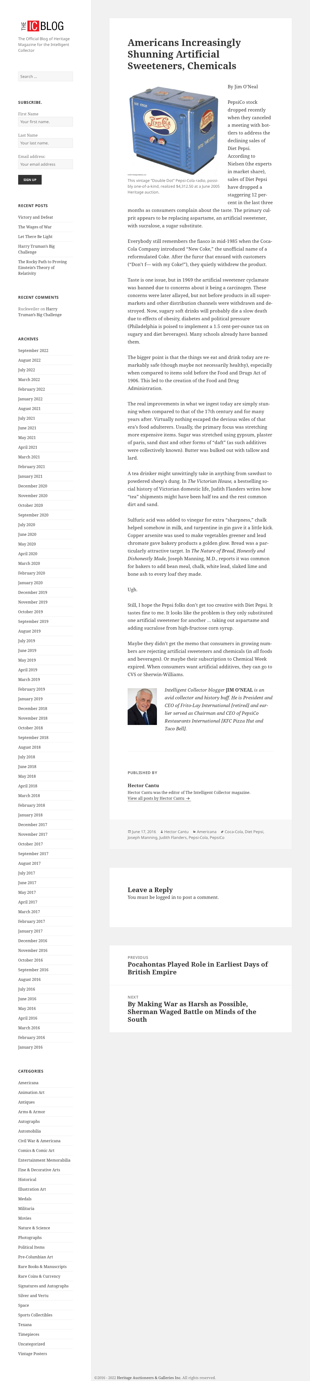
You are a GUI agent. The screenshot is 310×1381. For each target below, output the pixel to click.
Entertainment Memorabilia (44, 1160)
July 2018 (26, 757)
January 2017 (30, 931)
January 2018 (30, 815)
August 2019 (29, 631)
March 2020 (29, 563)
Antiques (26, 1102)
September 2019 (33, 621)
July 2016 (26, 989)
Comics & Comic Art (36, 1150)
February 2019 (31, 689)
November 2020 (32, 495)
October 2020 (30, 505)
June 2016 (27, 998)
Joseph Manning (142, 837)
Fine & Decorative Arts (39, 1169)
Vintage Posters (32, 1353)
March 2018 (29, 795)
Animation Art (31, 1092)
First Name (28, 114)
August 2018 (29, 747)
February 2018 (31, 805)
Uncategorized (31, 1344)
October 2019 (30, 611)
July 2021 (26, 418)
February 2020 (31, 573)
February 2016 (31, 1037)
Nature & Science (34, 1228)
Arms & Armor (31, 1111)
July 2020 (26, 524)
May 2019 (27, 660)
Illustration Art (32, 1189)
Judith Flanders (173, 837)
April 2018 (27, 786)
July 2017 (26, 873)
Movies (24, 1218)
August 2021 (29, 408)
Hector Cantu (176, 831)
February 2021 (31, 466)
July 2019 (26, 640)
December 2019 (32, 592)
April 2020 (27, 553)
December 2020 (32, 486)
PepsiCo (217, 837)
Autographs (29, 1121)
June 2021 (27, 428)
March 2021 (29, 457)
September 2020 (33, 515)
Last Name (28, 135)
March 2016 (29, 1027)
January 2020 (30, 582)
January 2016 (30, 1047)
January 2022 (30, 399)
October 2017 (30, 844)
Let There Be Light (35, 236)
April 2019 (27, 669)
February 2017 (31, 921)
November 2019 (32, 602)
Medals (24, 1199)
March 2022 (29, 379)
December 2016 (32, 940)
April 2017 (27, 902)
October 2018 (30, 728)
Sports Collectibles (35, 1315)
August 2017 (29, 863)
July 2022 (26, 370)
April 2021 (27, 447)
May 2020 (27, 544)
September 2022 (33, 350)
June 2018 (27, 766)
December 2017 (32, 824)
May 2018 (27, 776)
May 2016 (27, 1008)
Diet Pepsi (254, 831)
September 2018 (33, 737)
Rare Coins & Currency (39, 1276)
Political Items (31, 1247)
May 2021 (27, 437)
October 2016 (30, 960)
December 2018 (32, 708)
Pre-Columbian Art (35, 1257)
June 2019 (27, 650)
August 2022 (29, 360)
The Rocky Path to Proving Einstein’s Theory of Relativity (42, 267)
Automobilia (29, 1131)
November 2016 (32, 950)
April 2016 (27, 1018)
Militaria (26, 1208)
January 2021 (30, 476)
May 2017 (27, 892)
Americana (28, 1082)
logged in (166, 897)
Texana (25, 1324)
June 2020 (27, 534)
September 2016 (33, 969)
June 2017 (27, 882)
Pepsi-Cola (198, 837)
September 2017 (33, 853)
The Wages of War (35, 227)
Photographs (30, 1237)
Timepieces (28, 1334)
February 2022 (31, 389)
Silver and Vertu (33, 1295)
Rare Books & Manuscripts (42, 1266)
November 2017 (32, 834)
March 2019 (29, 679)
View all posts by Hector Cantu (156, 798)
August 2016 (29, 979)
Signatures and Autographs (43, 1286)
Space (23, 1305)
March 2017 (29, 911)
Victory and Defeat (35, 217)
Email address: (32, 156)
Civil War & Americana (39, 1140)
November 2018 (32, 718)
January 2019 (30, 699)
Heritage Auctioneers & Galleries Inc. (149, 1377)
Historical (27, 1179)
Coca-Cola (234, 831)
